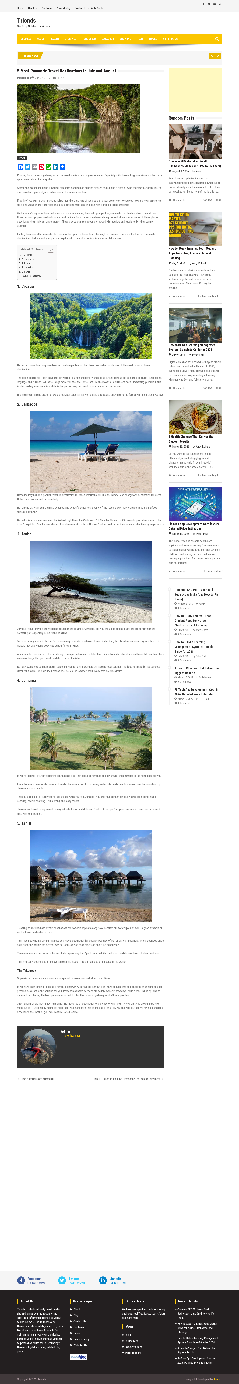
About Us (32, 8)
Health (54, 39)
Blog (75, 1315)
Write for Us (97, 8)
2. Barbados (28, 259)
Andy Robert (199, 263)
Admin (60, 77)
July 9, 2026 (178, 263)
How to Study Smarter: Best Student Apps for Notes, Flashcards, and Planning (192, 253)
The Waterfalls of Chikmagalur (38, 1079)
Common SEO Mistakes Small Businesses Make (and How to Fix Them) (196, 594)
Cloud (40, 39)
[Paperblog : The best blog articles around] (78, 1359)
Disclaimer (47, 8)
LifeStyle (70, 39)
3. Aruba (26, 263)
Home (20, 8)
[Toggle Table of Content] (49, 250)
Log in (128, 1335)
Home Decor (89, 39)
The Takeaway (34, 275)
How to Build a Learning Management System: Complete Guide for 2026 (195, 646)
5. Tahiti (26, 271)
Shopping (125, 39)
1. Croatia (27, 254)
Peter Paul (198, 355)
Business (26, 39)
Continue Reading (212, 199)
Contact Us (81, 8)
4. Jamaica (28, 267)
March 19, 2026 (180, 446)
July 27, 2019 (42, 77)
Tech (140, 39)
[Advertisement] (195, 90)
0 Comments (179, 200)
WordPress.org (133, 1353)
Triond (217, 1379)
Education (108, 39)
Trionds (26, 20)
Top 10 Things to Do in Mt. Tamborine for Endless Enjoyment (127, 1079)
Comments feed (133, 1347)
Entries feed (131, 1341)
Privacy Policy (63, 8)
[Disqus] (90, 1130)
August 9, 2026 (180, 171)
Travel (153, 39)
